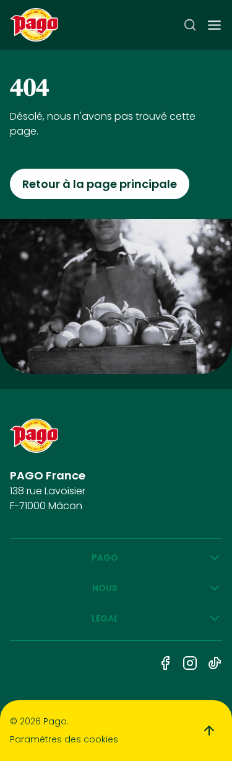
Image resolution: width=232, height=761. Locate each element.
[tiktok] (214, 663)
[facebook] (165, 663)
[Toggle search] (190, 25)
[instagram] (190, 663)
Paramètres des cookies (64, 739)
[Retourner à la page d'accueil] (34, 25)
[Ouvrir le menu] (214, 25)
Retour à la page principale (99, 184)
